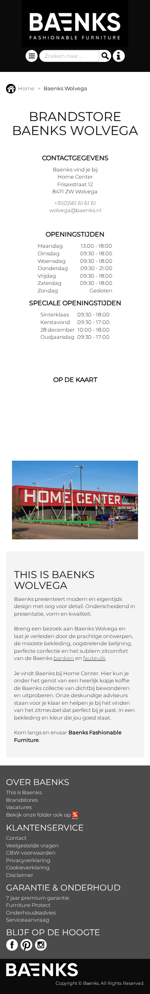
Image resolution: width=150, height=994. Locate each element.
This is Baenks (24, 792)
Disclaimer (19, 875)
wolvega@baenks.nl (75, 210)
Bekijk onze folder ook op (39, 814)
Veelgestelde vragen (32, 845)
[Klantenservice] (119, 56)
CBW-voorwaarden (31, 852)
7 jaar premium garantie (37, 898)
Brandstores (22, 800)
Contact (16, 838)
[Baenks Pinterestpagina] (26, 944)
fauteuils (94, 658)
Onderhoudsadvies (31, 912)
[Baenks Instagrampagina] (41, 944)
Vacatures (19, 807)
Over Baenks (37, 782)
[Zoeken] (105, 56)
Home (26, 88)
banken (64, 658)
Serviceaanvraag (27, 919)
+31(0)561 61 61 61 (75, 203)
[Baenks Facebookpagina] (12, 944)
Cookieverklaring (28, 867)
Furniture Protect (28, 905)
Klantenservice (45, 828)
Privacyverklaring (28, 860)
